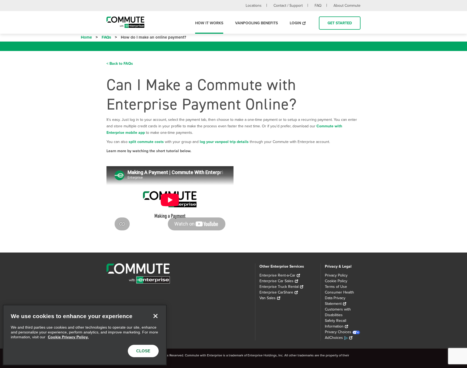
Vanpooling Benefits (256, 23)
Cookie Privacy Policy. (68, 337)
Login (295, 23)
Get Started (340, 23)
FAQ (318, 5)
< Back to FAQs (119, 63)
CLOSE (143, 351)
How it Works (209, 23)
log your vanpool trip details (224, 141)
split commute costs (146, 141)
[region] (85, 335)
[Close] (155, 316)
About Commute (347, 5)
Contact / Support (288, 5)
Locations (254, 5)
